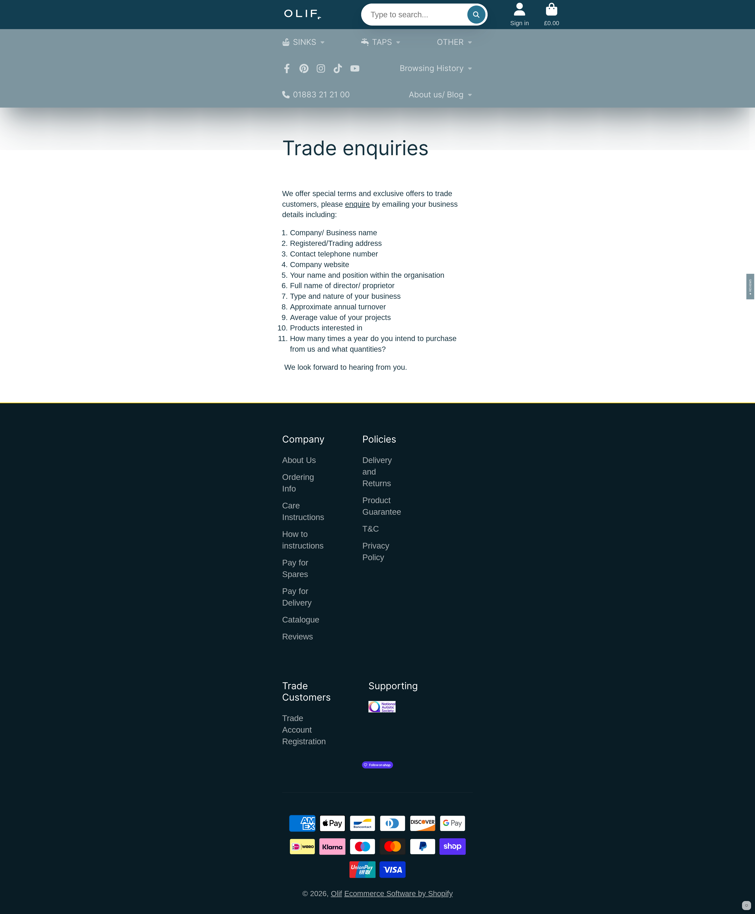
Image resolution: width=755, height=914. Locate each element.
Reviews (297, 636)
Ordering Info (298, 482)
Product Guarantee (381, 506)
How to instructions (303, 539)
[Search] (476, 15)
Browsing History (432, 68)
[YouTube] (355, 68)
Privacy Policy (375, 551)
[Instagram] (321, 68)
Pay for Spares (295, 568)
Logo (302, 14)
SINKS (304, 42)
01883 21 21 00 (321, 94)
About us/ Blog (436, 94)
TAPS (382, 42)
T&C (370, 528)
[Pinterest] (304, 68)
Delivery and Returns (377, 472)
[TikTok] (338, 68)
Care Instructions (303, 511)
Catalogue (300, 619)
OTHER (450, 42)
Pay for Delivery (297, 597)
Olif (336, 893)
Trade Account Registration (304, 730)
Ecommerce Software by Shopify (398, 893)
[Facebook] (287, 68)
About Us (299, 460)
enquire (357, 204)
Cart (551, 14)
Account (519, 14)
